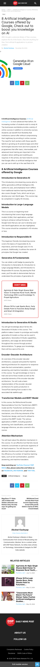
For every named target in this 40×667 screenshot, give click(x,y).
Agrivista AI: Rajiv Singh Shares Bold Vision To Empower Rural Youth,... (27, 568)
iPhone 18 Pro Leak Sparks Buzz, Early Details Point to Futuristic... (24, 581)
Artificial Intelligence (14, 476)
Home (3, 9)
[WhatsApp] (27, 83)
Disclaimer (11, 653)
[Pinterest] (22, 83)
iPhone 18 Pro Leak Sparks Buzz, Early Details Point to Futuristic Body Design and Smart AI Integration (19, 308)
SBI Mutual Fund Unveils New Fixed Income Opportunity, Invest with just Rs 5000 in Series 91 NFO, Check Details (30, 504)
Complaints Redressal (14, 649)
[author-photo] (20, 527)
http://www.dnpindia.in (20, 533)
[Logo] (20, 626)
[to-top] (37, 663)
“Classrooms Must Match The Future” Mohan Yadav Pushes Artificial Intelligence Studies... (25, 597)
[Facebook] (12, 83)
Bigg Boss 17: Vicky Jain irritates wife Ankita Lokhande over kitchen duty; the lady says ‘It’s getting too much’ (9, 504)
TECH (9, 9)
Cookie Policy (28, 649)
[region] (20, 102)
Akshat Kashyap (9, 48)
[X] (17, 83)
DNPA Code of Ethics (24, 653)
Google (25, 476)
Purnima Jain (20, 573)
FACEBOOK (8, 471)
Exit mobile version (20, 664)
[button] (5, 3)
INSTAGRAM (18, 471)
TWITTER (31, 471)
